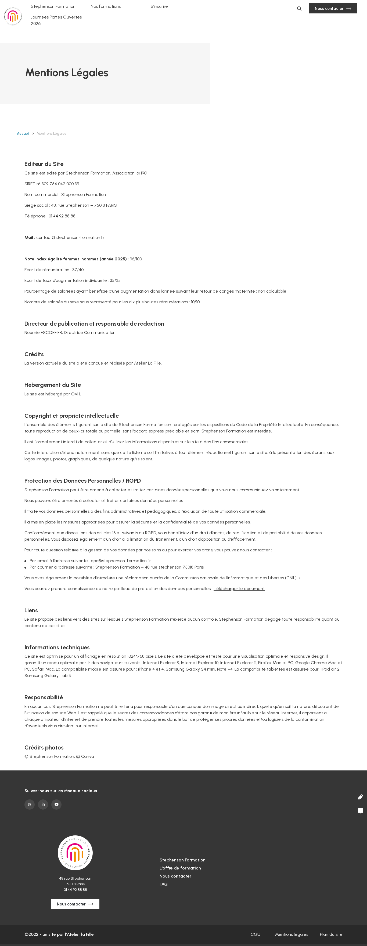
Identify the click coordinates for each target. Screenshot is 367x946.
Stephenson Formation (53, 6)
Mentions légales (291, 934)
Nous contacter (329, 8)
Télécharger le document (239, 588)
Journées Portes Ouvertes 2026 (56, 20)
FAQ (164, 884)
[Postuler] (360, 797)
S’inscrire (159, 6)
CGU (255, 934)
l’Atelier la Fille (79, 934)
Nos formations (106, 6)
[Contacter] (360, 811)
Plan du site (331, 934)
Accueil (23, 133)
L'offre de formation (180, 868)
